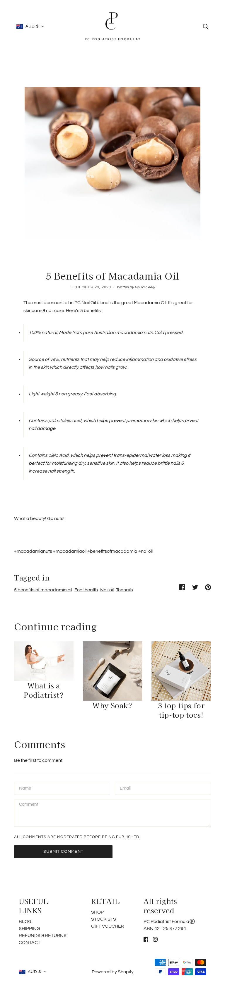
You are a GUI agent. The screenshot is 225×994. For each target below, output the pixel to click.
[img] (205, 26)
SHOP (97, 912)
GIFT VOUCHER (107, 926)
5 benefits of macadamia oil (43, 590)
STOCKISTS (103, 919)
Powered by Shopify (113, 971)
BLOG (25, 921)
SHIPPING (29, 928)
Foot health (86, 590)
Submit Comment (63, 852)
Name (25, 788)
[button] (30, 26)
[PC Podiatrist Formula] (112, 26)
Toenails (124, 590)
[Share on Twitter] (195, 587)
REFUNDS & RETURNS (43, 935)
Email (126, 788)
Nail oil (107, 590)
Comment (29, 806)
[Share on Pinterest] (208, 587)
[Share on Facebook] (182, 587)
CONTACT (29, 942)
